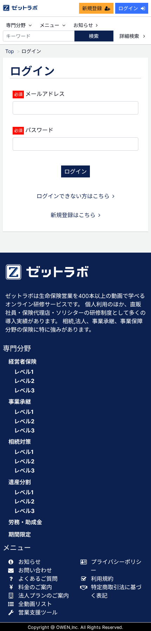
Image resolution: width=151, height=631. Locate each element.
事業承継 (19, 401)
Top (9, 51)
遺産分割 (19, 482)
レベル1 (24, 371)
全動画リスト (35, 603)
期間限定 (19, 534)
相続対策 (19, 441)
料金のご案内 (35, 587)
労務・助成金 (25, 522)
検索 (94, 36)
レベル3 (24, 390)
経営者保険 (22, 361)
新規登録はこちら (73, 215)
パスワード (39, 130)
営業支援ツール (38, 612)
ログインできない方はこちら (73, 196)
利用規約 (102, 578)
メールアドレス (45, 93)
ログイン (128, 8)
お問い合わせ (35, 570)
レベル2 (24, 380)
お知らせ (83, 25)
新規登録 (92, 8)
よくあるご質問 (38, 578)
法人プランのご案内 (43, 595)
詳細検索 (129, 36)
